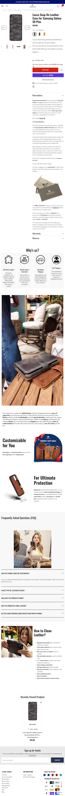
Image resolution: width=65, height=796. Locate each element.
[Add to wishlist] (61, 70)
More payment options (48, 79)
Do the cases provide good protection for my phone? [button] (21, 613)
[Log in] (58, 6)
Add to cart (45, 70)
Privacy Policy (32, 755)
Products (10, 10)
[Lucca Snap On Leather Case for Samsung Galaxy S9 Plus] (32, 711)
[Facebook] (44, 775)
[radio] (34, 34)
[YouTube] (57, 775)
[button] (3, 27)
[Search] (7, 6)
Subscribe (57, 760)
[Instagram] (48, 775)
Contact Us (56, 207)
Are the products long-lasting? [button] (13, 606)
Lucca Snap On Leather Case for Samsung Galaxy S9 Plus (32, 735)
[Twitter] (61, 775)
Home (4, 10)
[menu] (2, 6)
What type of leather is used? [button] (13, 590)
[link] (8, 270)
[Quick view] (40, 702)
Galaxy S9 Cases (18, 10)
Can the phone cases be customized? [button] (15, 573)
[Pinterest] (52, 775)
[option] (15, 27)
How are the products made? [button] (12, 598)
